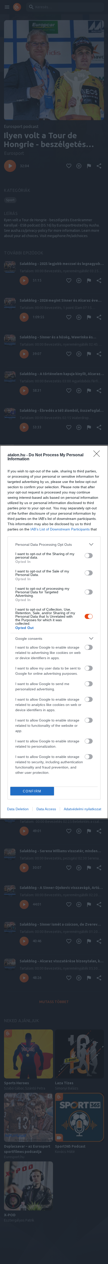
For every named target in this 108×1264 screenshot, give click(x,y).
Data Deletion (18, 809)
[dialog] (54, 632)
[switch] (89, 555)
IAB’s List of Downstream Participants (60, 529)
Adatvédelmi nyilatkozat (82, 809)
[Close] (98, 455)
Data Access (46, 809)
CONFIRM (32, 791)
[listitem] (54, 544)
